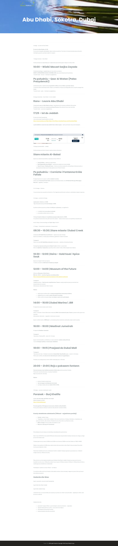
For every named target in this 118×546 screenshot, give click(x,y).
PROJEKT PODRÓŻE (78, 4)
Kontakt (96, 4)
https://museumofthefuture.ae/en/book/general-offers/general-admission (50, 276)
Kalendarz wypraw (65, 4)
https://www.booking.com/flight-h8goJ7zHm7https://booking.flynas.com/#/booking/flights (55, 121)
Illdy (48, 543)
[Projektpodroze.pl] (27, 3)
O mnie (89, 4)
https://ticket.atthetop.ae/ (39, 402)
